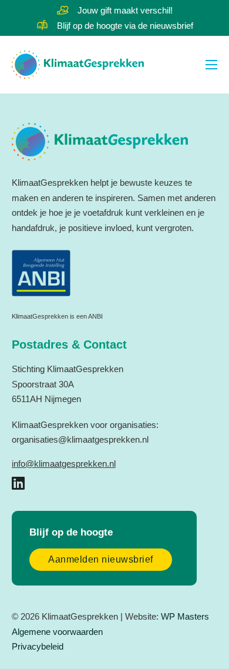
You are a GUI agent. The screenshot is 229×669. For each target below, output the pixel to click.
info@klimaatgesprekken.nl (64, 464)
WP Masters (185, 616)
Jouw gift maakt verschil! (125, 10)
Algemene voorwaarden (57, 632)
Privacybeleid (37, 646)
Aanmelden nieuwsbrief (100, 559)
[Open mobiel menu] (211, 64)
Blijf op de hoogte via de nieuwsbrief (125, 26)
